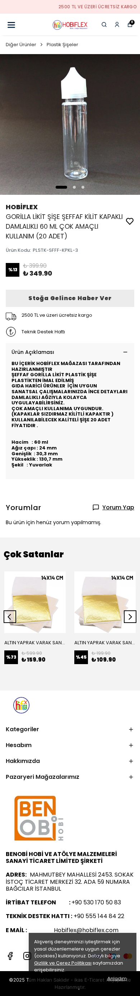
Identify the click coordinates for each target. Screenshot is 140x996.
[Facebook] (10, 956)
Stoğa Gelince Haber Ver (70, 298)
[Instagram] (27, 956)
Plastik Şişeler (62, 44)
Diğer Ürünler (21, 44)
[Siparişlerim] (117, 24)
